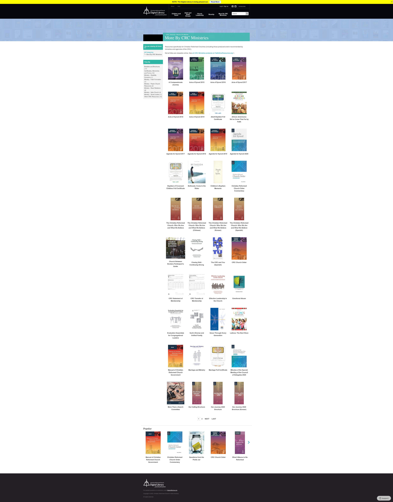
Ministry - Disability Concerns (151, 76)
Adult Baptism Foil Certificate (218, 118)
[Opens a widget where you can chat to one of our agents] (384, 498)
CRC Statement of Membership (176, 299)
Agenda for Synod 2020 (239, 154)
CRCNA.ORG (242, 6)
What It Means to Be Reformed (240, 458)
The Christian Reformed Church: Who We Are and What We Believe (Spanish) (239, 226)
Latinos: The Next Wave (239, 333)
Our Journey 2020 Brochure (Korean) (239, 408)
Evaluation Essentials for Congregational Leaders (175, 335)
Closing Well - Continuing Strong (197, 263)
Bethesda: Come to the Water (197, 187)
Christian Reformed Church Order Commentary (239, 188)
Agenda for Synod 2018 (197, 154)
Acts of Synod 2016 (218, 82)
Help (179, 6)
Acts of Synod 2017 (239, 82)
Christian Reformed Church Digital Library (162, 483)
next (207, 419)
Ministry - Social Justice (153, 94)
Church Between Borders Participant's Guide (175, 263)
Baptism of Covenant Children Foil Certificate (175, 187)
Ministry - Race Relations (152, 89)
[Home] (155, 11)
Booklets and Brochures (152, 68)
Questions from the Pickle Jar (196, 458)
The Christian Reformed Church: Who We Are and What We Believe (175, 225)
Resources (172, 34)
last (214, 419)
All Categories (148, 52)
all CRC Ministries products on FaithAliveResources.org (212, 53)
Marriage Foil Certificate (218, 370)
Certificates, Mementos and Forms (153, 72)
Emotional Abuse (239, 298)
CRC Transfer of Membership (197, 299)
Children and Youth (176, 14)
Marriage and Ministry (196, 370)
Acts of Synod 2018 (175, 117)
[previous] (144, 442)
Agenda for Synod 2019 (218, 154)
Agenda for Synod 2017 (175, 154)
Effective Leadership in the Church (218, 299)
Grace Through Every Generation (218, 334)
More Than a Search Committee (175, 408)
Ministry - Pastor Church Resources (152, 85)
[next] (248, 442)
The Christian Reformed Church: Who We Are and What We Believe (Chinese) (196, 226)
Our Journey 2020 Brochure (218, 408)
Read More (215, 2)
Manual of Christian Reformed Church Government (175, 372)
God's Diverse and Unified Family (197, 334)
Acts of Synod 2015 (196, 82)
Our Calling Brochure (197, 407)
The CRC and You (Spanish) (218, 263)
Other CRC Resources (153, 97)
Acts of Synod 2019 (196, 117)
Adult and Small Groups (188, 14)
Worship (211, 14)
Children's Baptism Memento (218, 187)
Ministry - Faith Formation (152, 80)
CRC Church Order (239, 262)
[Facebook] (233, 6)
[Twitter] (236, 6)
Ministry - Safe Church (153, 92)
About (172, 6)
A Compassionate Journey (176, 83)
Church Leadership (200, 14)
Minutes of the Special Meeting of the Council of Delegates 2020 (239, 372)
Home (167, 34)
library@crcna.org (172, 490)
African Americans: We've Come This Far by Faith (239, 119)
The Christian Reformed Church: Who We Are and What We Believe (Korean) (218, 226)
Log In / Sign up (224, 6)
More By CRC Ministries (223, 14)
